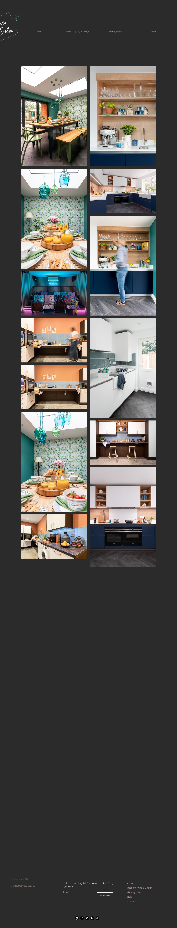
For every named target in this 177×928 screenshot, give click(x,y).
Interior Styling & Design (139, 887)
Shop (129, 897)
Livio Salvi (19, 878)
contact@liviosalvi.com (23, 886)
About (130, 883)
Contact (131, 901)
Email (65, 892)
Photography (134, 892)
